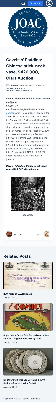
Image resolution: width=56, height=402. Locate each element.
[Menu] (51, 27)
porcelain (11, 113)
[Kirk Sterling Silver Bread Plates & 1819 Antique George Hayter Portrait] (28, 361)
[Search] (23, 3)
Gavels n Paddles (23, 90)
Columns (10, 90)
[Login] (49, 3)
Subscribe (35, 3)
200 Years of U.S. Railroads (17, 293)
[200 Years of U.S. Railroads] (28, 275)
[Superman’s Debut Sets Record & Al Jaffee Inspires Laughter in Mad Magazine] (28, 317)
